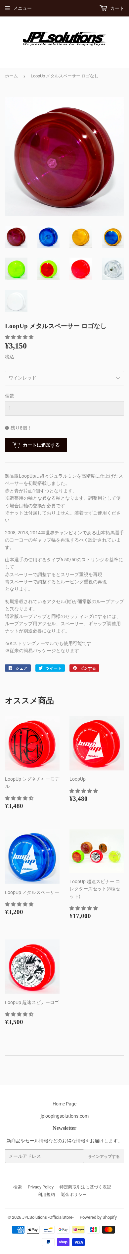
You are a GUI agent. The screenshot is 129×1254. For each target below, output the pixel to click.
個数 (9, 395)
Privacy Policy (41, 1186)
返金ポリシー (74, 1194)
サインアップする (104, 1156)
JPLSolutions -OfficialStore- (48, 1217)
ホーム (11, 75)
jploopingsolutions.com (65, 1116)
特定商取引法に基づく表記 (85, 1186)
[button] (19, 337)
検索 (17, 1186)
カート (116, 8)
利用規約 (46, 1194)
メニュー (22, 8)
